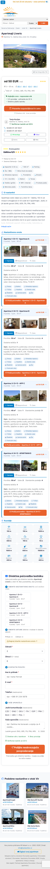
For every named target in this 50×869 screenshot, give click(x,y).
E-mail (8, 682)
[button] (25, 151)
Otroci (12, 656)
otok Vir (24, 28)
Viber (38, 134)
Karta (15, 140)
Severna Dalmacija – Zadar (10, 28)
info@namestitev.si (25, 848)
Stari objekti (10, 863)
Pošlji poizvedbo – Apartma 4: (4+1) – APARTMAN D (26, 513)
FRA (40, 711)
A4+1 (25, 86)
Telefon (13, 692)
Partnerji (17, 863)
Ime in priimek (12, 672)
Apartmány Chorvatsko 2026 (30, 858)
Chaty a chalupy (29, 860)
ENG (14, 711)
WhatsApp (16, 134)
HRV (14, 715)
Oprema (10, 261)
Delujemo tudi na (10, 856)
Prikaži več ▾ (6, 226)
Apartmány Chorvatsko (28, 863)
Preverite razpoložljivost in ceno (26, 108)
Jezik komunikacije (18, 707)
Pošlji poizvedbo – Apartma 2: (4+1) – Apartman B (26, 374)
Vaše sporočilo (17, 719)
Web (36, 140)
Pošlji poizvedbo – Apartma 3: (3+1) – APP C (24, 445)
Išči (43, 23)
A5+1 (20, 86)
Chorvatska (16, 858)
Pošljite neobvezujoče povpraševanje (26, 749)
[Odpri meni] (3, 2)
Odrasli (9, 646)
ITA (27, 711)
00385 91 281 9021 (14, 128)
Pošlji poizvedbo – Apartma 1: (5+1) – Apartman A (26, 301)
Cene (33, 261)
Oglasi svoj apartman (29, 851)
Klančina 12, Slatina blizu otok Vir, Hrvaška (19, 37)
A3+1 (30, 86)
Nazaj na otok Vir (10, 159)
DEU (21, 711)
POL (21, 715)
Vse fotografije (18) (41, 72)
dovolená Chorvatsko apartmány (26, 856)
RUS (7, 715)
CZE (7, 711)
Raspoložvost (22, 261)
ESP (34, 711)
